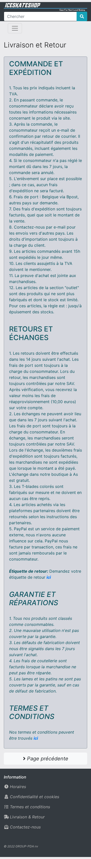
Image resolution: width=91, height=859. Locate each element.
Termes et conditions (30, 806)
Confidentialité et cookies (34, 796)
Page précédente (47, 759)
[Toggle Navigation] (15, 28)
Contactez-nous (25, 826)
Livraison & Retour (27, 816)
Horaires (18, 786)
